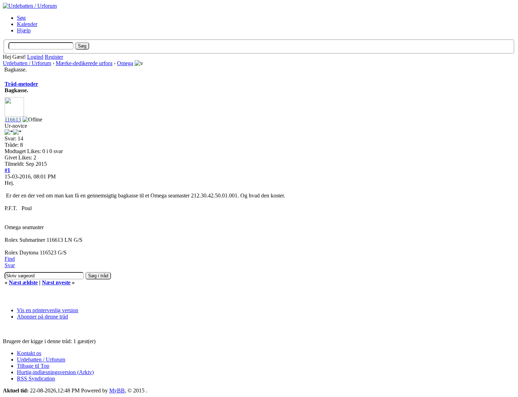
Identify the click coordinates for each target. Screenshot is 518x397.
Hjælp (24, 30)
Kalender (27, 24)
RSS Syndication (36, 379)
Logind (35, 57)
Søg (21, 18)
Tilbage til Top (33, 366)
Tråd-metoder (21, 84)
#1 (7, 170)
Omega (125, 63)
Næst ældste (23, 282)
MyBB (117, 390)
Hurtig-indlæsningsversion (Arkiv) (55, 372)
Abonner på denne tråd (42, 317)
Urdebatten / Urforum (27, 63)
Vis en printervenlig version (47, 310)
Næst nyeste (56, 282)
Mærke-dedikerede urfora (84, 63)
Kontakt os (29, 353)
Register (54, 57)
